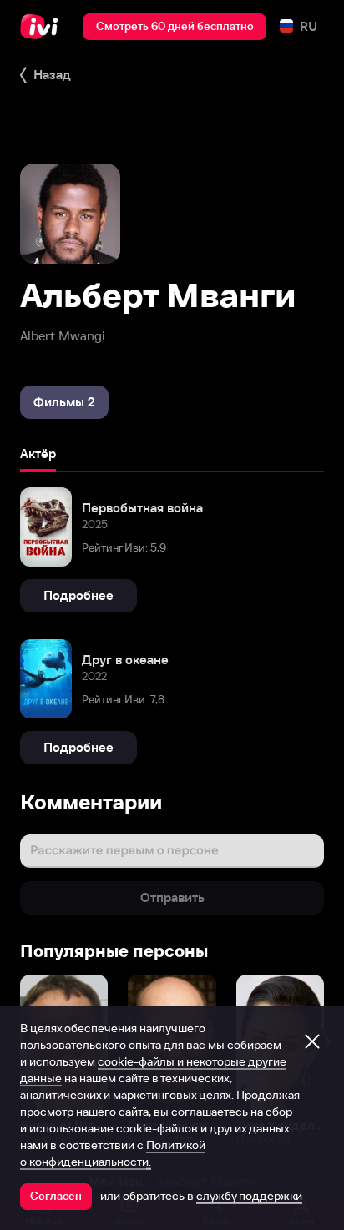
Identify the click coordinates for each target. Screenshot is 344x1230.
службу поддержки (249, 1195)
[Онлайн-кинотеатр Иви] (43, 26)
